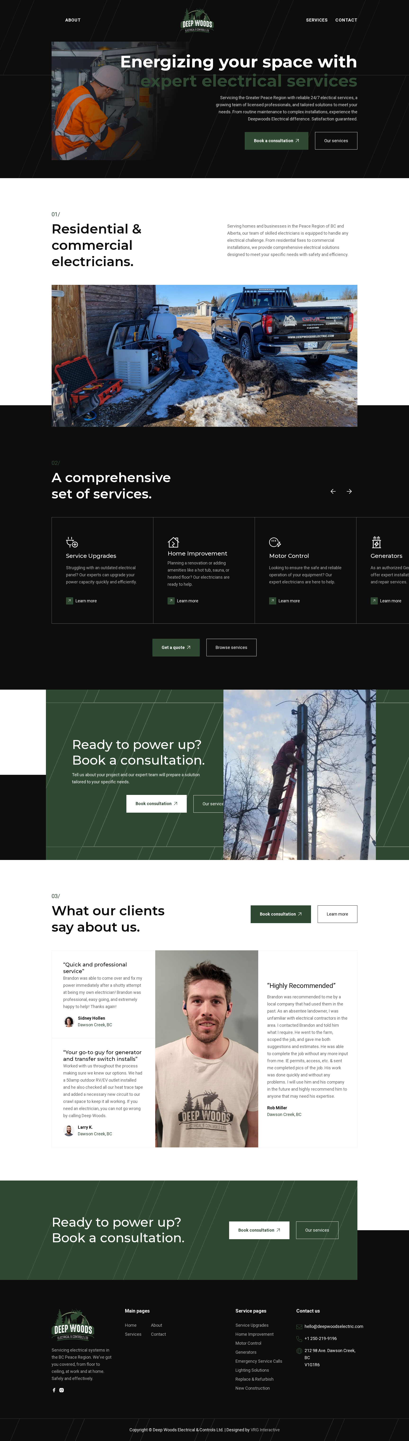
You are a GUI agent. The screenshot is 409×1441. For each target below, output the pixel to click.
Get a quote (176, 647)
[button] (333, 491)
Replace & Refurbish (255, 1379)
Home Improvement (255, 1334)
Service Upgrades (252, 1325)
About (73, 20)
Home (131, 1325)
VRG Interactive (265, 1429)
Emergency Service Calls (259, 1361)
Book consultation (157, 803)
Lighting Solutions (252, 1370)
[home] (197, 20)
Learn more (337, 914)
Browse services (231, 647)
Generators (246, 1352)
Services (317, 20)
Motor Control (248, 1343)
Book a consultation (276, 140)
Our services (336, 140)
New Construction (253, 1388)
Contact (346, 20)
